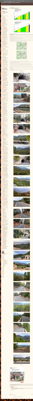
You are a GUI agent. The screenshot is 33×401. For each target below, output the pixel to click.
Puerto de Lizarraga (3, 179)
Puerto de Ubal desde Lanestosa (4, 198)
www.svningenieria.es (6, 11)
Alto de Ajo (3, 26)
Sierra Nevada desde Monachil (4, 227)
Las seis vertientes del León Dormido (5, 118)
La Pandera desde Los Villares (4, 111)
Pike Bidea (3, 145)
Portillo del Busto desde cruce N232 (4, 149)
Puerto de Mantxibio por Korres (4, 181)
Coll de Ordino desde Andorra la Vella (5, 74)
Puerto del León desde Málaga (4, 204)
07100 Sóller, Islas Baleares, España (14, 385)
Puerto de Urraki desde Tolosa (4, 199)
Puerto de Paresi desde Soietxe (4, 187)
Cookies (2, 277)
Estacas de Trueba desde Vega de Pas (5, 96)
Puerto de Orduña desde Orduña (4, 185)
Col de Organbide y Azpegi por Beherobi (5, 62)
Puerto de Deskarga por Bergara (4, 164)
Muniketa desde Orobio (4, 132)
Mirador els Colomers (4, 264)
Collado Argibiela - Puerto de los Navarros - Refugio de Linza (4, 79)
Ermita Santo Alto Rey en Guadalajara (5, 95)
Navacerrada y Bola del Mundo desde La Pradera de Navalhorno (5, 133)
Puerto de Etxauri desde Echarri (4, 166)
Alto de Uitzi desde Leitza (4, 35)
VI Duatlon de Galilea (3, 239)
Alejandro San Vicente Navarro (5, 253)
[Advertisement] (21, 392)
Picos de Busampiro (3, 143)
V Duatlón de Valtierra (4, 236)
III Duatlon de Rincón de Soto (4, 108)
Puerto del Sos (3, 205)
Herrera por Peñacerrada (4, 104)
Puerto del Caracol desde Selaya (4, 202)
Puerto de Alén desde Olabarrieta (4, 152)
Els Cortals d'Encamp (3, 90)
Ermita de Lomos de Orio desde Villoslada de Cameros (4, 91)
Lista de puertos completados (4, 13)
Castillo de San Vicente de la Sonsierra (5, 51)
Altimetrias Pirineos (3, 23)
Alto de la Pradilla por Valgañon (4, 30)
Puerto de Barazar (3, 159)
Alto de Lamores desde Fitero (4, 31)
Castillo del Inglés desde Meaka (4, 53)
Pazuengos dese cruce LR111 (4, 140)
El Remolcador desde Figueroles (4, 89)
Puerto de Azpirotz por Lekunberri (4, 158)
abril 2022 (3, 266)
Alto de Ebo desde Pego (4, 27)
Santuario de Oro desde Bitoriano (4, 223)
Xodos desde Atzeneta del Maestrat (4, 246)
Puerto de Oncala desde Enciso (4, 184)
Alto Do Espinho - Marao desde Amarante (5, 38)
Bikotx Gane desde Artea (4, 44)
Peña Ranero (3, 141)
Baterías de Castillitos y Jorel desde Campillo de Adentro (4, 43)
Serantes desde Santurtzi (4, 225)
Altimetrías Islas (3, 21)
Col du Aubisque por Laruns (4, 67)
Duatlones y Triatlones (4, 87)
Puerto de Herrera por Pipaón (4, 167)
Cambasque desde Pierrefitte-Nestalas (5, 47)
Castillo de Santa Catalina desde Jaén (5, 52)
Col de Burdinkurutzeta (4, 59)
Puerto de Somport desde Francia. (4, 196)
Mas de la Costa (3, 123)
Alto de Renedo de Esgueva (4, 34)
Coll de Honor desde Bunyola (5, 261)
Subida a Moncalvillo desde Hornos (4, 228)
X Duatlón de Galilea (3, 244)
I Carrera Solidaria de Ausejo (4, 106)
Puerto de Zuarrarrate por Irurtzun (4, 201)
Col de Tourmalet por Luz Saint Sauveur (5, 66)
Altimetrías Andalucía (3, 18)
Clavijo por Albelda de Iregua (4, 57)
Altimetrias (3, 17)
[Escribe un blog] (18, 384)
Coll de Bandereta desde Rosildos (4, 69)
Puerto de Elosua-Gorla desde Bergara (5, 165)
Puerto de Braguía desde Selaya (4, 161)
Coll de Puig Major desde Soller (5, 262)
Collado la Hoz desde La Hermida (4, 82)
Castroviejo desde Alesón (4, 54)
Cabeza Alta (3, 45)
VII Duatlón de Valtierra (4, 242)
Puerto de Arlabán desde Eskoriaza (4, 157)
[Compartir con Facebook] (19, 384)
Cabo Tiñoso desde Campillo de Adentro (5, 46)
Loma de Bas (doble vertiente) (4, 121)
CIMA (2, 56)
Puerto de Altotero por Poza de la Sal (5, 153)
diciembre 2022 (4, 259)
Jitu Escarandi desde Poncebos (4, 110)
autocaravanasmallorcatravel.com (14, 387)
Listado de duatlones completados (4, 119)
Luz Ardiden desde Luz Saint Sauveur (5, 122)
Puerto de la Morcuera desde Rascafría (5, 176)
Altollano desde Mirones (4, 39)
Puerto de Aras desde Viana (4, 155)
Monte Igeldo (3, 130)
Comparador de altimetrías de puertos (5, 84)
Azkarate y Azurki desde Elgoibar (4, 41)
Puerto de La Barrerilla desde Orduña (5, 175)
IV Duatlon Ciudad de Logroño (4, 109)
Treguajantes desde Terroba (4, 232)
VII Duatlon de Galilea (4, 241)
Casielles (3, 49)
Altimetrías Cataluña (3, 20)
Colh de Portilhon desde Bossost (4, 68)
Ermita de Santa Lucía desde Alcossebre (5, 93)
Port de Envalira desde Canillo (4, 147)
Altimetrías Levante (3, 22)
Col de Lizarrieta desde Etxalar (4, 61)
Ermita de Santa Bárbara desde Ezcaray (5, 92)
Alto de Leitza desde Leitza (4, 32)
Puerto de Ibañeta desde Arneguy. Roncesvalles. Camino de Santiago (4, 168)
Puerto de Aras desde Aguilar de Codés (5, 154)
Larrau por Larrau (3, 116)
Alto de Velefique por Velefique (4, 36)
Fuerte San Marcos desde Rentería (4, 103)
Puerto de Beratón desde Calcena (4, 160)
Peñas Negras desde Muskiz (4, 142)
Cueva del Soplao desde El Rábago (4, 85)
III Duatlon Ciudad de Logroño (4, 107)
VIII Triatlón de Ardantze (4, 243)
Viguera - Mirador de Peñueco (4, 240)
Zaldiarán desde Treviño (4, 247)
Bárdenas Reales (3, 42)
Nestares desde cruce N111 (4, 134)
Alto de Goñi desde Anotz (4, 28)
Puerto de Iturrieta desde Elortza (4, 169)
